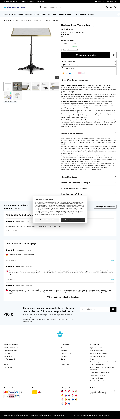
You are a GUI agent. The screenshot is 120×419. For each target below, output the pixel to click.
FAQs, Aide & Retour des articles (107, 1)
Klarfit (63, 362)
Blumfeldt (64, 350)
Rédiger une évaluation (106, 207)
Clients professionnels (97, 375)
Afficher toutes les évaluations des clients (62, 297)
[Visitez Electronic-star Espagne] (62, 395)
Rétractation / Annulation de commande (103, 362)
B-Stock (91, 14)
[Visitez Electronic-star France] (73, 391)
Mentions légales (59, 415)
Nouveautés (81, 14)
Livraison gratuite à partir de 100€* (34, 1)
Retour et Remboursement (98, 353)
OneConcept (65, 365)
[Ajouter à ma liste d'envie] (113, 55)
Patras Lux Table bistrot (52, 20)
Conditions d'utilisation (95, 393)
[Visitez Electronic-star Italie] (76, 391)
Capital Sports (66, 353)
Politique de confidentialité (96, 392)
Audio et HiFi (8, 367)
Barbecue (7, 362)
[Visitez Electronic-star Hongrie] (73, 395)
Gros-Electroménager (11, 348)
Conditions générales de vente (41, 415)
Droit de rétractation (97, 365)
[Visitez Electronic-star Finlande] (73, 399)
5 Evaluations (64, 37)
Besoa (63, 359)
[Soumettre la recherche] (40, 7)
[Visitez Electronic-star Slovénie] (69, 403)
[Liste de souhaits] (111, 7)
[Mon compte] (107, 7)
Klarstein (64, 356)
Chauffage (7, 353)
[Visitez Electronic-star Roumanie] (66, 399)
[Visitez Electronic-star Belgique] (76, 399)
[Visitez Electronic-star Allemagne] (62, 391)
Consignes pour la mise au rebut (100, 372)
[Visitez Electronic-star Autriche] (66, 391)
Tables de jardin (38, 20)
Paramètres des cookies (98, 381)
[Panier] (115, 7)
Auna (62, 348)
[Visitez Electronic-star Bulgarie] (69, 399)
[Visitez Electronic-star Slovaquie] (66, 395)
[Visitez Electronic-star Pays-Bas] (62, 403)
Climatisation (8, 356)
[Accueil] (6, 20)
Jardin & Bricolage (13, 20)
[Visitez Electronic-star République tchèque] (69, 395)
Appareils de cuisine (10, 350)
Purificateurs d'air (9, 359)
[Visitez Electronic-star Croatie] (62, 399)
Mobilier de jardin (26, 20)
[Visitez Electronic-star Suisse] (69, 391)
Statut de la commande (97, 356)
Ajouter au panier (87, 55)
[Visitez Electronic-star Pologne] (76, 395)
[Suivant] (118, 14)
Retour (92, 359)
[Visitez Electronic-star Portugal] (66, 403)
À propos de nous (96, 348)
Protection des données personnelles (16, 415)
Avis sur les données (96, 378)
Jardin (6, 365)
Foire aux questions (96, 350)
